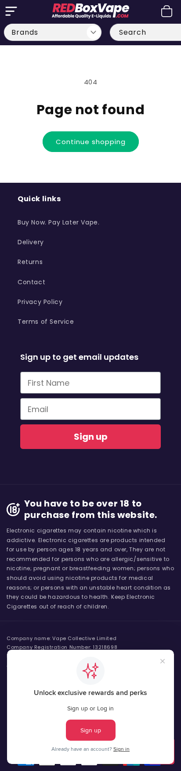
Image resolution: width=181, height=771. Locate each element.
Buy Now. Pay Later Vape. (58, 222)
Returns (30, 261)
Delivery (31, 242)
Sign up (91, 437)
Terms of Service (46, 321)
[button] (11, 11)
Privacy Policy (40, 301)
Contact (31, 282)
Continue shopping (91, 141)
